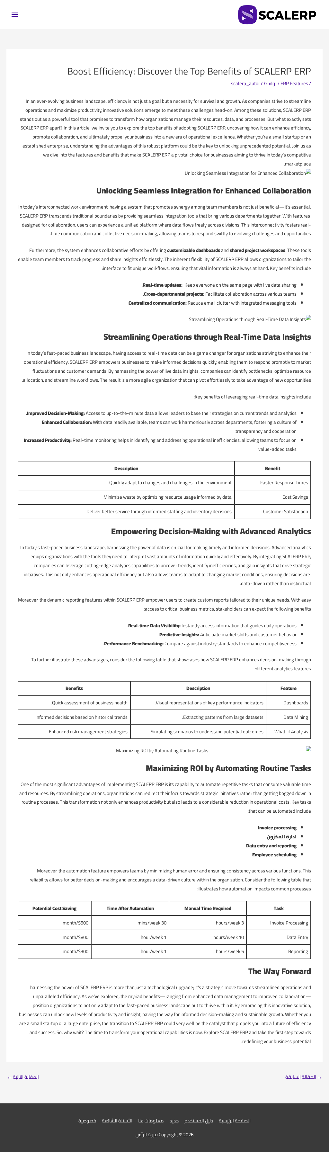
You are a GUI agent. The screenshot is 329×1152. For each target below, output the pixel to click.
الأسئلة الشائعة (117, 1120)
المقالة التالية (23, 1077)
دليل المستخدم (198, 1120)
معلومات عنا (151, 1120)
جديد (174, 1120)
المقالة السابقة (303, 1077)
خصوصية (87, 1120)
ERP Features (294, 83)
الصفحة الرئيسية (235, 1120)
